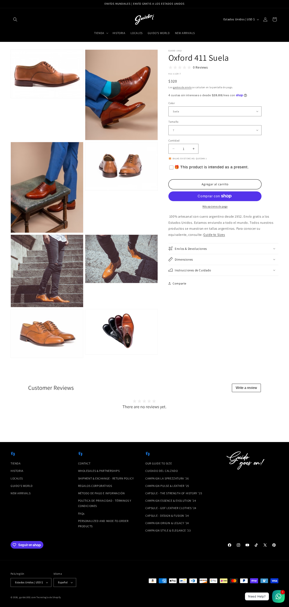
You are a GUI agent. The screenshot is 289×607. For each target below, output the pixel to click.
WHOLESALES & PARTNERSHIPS (99, 471)
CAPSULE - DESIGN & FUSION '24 (167, 516)
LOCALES (17, 478)
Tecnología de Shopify (48, 597)
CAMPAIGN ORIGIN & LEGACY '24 (167, 523)
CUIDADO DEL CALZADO (161, 471)
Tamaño (173, 122)
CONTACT (84, 463)
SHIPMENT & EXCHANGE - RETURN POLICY (106, 478)
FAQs (81, 513)
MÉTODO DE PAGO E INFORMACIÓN (101, 493)
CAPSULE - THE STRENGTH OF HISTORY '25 (173, 493)
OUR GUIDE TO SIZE (158, 463)
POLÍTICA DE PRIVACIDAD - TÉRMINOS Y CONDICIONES (104, 503)
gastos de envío (182, 87)
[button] (15, 19)
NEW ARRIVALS (20, 493)
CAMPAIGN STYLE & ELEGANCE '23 (168, 530)
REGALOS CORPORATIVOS (95, 486)
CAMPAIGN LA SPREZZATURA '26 (167, 478)
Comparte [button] (179, 283)
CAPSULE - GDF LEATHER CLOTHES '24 (170, 508)
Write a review (246, 388)
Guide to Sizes (214, 234)
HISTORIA (17, 471)
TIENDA (16, 463)
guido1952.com (27, 597)
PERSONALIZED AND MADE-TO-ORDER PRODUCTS (103, 523)
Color (171, 103)
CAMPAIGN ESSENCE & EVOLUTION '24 (170, 501)
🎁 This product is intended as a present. (211, 167)
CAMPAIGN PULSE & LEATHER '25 (167, 486)
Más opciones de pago (215, 206)
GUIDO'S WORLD (22, 486)
